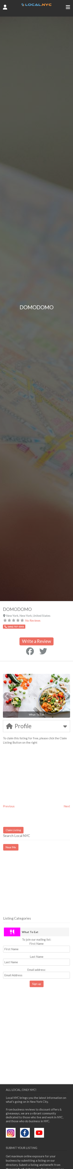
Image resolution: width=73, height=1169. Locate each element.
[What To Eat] (12, 932)
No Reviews (32, 620)
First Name (36, 943)
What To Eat (30, 932)
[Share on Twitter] (43, 651)
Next (67, 806)
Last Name (36, 956)
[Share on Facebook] (30, 651)
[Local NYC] (36, 5)
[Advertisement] (36, 887)
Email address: (36, 969)
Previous (9, 806)
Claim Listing (13, 830)
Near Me (11, 847)
